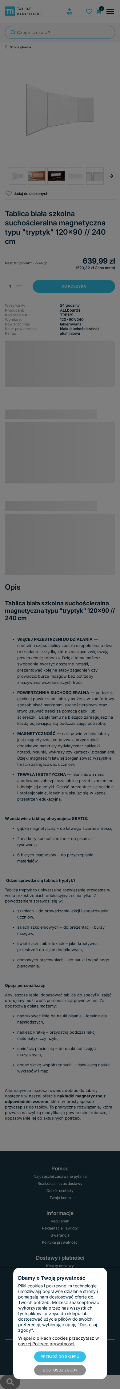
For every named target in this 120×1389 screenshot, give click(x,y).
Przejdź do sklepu (60, 1356)
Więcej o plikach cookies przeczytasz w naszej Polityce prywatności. (58, 1340)
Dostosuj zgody (60, 1370)
